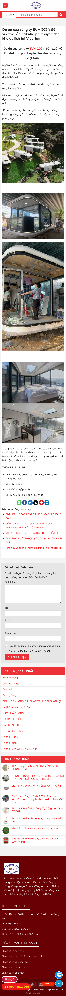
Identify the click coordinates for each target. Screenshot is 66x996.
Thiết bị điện (9, 742)
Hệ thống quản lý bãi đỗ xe (17, 707)
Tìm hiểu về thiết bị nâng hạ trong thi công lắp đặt (34, 547)
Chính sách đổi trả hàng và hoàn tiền (22, 956)
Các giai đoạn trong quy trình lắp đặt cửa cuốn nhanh (35, 840)
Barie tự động (10, 677)
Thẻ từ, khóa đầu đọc (14, 730)
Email (8, 620)
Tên (6, 607)
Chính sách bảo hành (13, 950)
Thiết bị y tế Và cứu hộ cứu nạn (19, 748)
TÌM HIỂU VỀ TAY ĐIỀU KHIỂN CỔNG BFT (35, 828)
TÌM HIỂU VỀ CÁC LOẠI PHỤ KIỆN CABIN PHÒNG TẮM (35, 767)
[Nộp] (61, 15)
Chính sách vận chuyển (15, 961)
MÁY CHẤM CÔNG (13, 713)
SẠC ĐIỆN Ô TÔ (11, 724)
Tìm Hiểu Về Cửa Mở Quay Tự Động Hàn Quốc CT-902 (38, 810)
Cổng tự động (10, 683)
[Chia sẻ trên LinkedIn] (46, 502)
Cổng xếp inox (10, 689)
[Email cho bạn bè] (35, 502)
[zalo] (59, 975)
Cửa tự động (9, 695)
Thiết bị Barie (10, 736)
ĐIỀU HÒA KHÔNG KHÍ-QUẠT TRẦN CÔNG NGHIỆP (32, 701)
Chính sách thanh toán (14, 967)
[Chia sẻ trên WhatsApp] (19, 502)
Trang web (10, 633)
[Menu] (5, 5)
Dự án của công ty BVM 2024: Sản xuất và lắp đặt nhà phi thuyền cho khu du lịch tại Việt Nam (38, 799)
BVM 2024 (36, 48)
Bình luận (11, 582)
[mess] (59, 983)
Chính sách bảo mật (13, 972)
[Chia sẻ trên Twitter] (30, 502)
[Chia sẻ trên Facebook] (24, 502)
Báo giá (9, 979)
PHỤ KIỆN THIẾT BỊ (13, 719)
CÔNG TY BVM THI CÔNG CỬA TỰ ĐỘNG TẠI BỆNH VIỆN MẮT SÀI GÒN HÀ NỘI (38, 777)
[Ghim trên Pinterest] (41, 502)
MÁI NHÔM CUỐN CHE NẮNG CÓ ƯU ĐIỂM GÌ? (32, 532)
